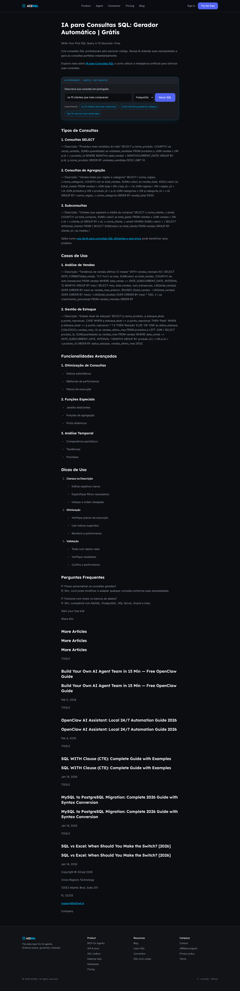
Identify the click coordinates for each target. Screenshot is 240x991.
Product (86, 5)
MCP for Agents (95, 943)
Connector (114, 5)
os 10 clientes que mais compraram (98, 106)
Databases (93, 964)
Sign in (191, 5)
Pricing (130, 5)
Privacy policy (187, 953)
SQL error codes (142, 958)
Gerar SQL (165, 97)
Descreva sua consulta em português (87, 89)
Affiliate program (188, 948)
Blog (141, 5)
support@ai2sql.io (72, 903)
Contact (184, 943)
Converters (139, 953)
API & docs (93, 948)
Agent (99, 5)
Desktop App (94, 958)
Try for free (208, 5)
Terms (183, 958)
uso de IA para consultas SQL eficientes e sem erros (109, 238)
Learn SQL (139, 948)
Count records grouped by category (139, 106)
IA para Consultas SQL (100, 63)
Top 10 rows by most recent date (83, 113)
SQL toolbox (94, 953)
